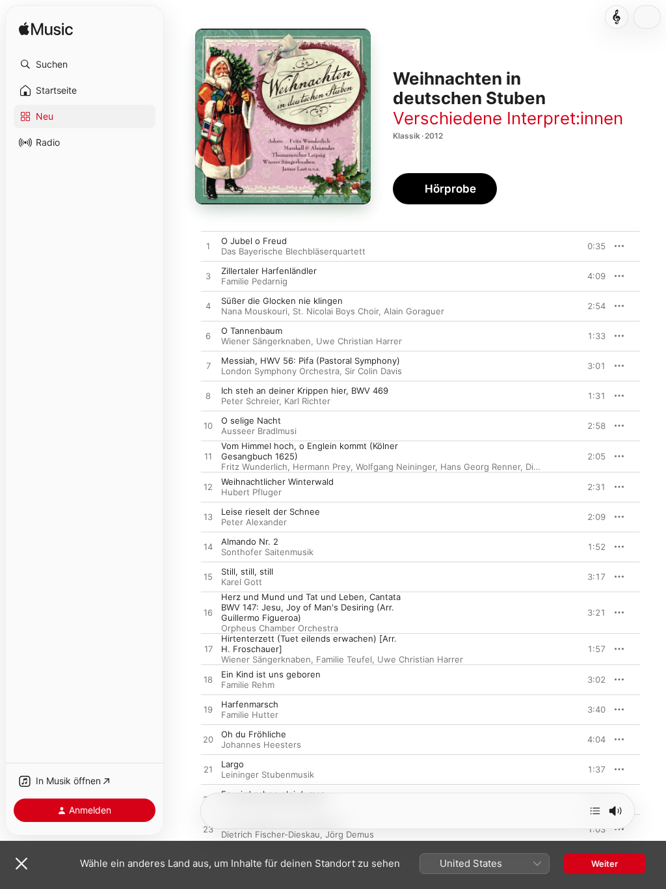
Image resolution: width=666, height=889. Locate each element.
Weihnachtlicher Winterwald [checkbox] (277, 481)
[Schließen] (21, 863)
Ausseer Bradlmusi (259, 431)
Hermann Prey (322, 466)
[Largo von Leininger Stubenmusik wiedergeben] (208, 770)
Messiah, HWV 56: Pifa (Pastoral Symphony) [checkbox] (310, 360)
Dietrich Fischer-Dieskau (270, 834)
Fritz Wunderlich (254, 466)
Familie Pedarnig (254, 281)
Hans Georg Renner (480, 466)
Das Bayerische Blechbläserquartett (293, 251)
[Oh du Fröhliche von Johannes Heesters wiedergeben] (208, 740)
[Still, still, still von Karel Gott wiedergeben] (208, 577)
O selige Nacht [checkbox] (251, 420)
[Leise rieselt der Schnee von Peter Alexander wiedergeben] (208, 517)
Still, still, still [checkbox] (247, 571)
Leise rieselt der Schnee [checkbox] (270, 511)
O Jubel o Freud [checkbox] (254, 241)
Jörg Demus (349, 834)
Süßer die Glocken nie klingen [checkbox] (282, 300)
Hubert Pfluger (251, 492)
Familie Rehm (247, 684)
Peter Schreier (250, 401)
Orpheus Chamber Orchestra (279, 628)
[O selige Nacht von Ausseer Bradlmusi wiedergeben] (208, 426)
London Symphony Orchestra (280, 371)
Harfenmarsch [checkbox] (249, 704)
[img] (46, 29)
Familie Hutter (249, 714)
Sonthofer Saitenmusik (267, 552)
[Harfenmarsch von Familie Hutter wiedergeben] (208, 710)
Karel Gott (241, 582)
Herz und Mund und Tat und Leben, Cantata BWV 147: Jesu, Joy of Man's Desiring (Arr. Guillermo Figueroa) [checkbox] (311, 607)
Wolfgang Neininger (395, 466)
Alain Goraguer (414, 311)
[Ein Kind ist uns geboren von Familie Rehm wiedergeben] (208, 680)
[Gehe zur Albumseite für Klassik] (616, 17)
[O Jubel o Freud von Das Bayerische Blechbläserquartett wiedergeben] (208, 247)
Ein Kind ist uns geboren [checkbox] (271, 674)
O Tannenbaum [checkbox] (251, 330)
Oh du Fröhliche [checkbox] (253, 734)
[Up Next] (595, 811)
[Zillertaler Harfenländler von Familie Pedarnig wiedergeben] (208, 276)
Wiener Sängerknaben (266, 341)
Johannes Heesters (261, 744)
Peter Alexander (254, 522)
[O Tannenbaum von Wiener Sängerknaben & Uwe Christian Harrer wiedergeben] (208, 336)
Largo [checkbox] (232, 764)
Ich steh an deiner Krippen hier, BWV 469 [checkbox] (304, 390)
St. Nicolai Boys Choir (336, 311)
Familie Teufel (344, 659)
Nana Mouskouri (254, 311)
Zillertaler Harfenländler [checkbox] (269, 271)
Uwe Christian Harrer (359, 341)
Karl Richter (307, 401)
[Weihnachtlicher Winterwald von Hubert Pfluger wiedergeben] (208, 487)
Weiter (604, 863)
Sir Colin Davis (373, 371)
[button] (84, 64)
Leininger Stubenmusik (267, 774)
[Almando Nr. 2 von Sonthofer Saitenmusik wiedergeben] (208, 547)
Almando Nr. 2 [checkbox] (249, 541)
